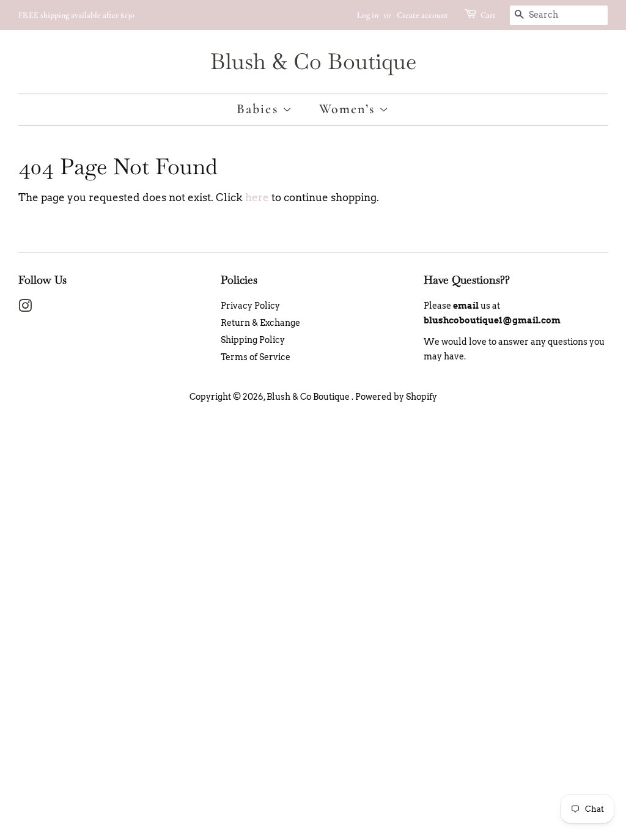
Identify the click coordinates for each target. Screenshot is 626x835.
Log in (367, 15)
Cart (488, 15)
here (257, 197)
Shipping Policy (253, 339)
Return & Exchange (260, 322)
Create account (422, 15)
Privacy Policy (250, 305)
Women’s (349, 109)
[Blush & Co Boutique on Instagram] (25, 308)
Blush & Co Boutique (313, 61)
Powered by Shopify (396, 396)
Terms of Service (255, 356)
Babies (259, 109)
